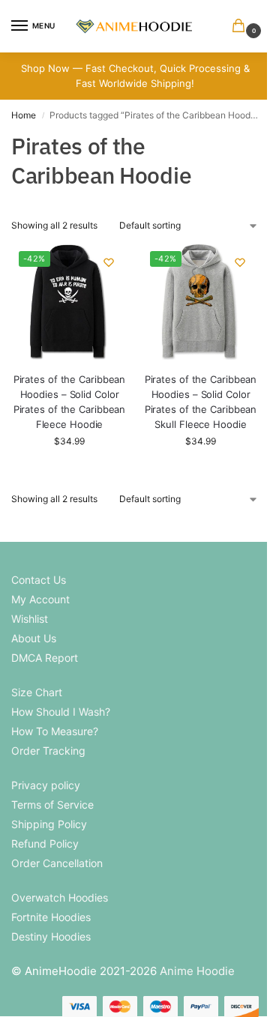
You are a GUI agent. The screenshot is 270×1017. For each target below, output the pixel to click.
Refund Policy (45, 843)
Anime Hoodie (197, 971)
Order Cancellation (57, 863)
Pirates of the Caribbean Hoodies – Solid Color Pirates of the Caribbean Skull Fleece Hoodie (201, 401)
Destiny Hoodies (51, 936)
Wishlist (29, 618)
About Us (33, 638)
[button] (241, 26)
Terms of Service (52, 804)
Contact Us (38, 579)
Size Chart (36, 692)
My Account (40, 599)
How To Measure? (54, 731)
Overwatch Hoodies (59, 897)
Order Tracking (48, 750)
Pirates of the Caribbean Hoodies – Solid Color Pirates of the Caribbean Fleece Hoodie (70, 401)
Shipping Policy (49, 824)
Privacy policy (45, 785)
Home (23, 115)
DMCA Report (44, 657)
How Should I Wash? (60, 711)
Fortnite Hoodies (51, 917)
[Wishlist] (109, 262)
